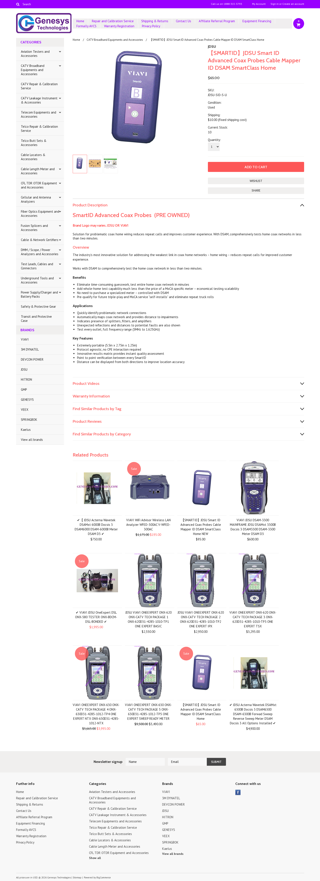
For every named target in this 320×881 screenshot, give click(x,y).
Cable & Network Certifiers (39, 240)
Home (80, 21)
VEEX (24, 409)
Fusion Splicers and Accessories (34, 228)
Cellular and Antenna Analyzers (36, 199)
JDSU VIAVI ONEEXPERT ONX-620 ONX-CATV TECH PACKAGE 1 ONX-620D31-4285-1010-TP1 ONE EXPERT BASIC (148, 619)
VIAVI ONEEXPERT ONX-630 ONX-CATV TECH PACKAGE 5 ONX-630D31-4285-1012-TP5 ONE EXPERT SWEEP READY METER (148, 712)
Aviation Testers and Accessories (35, 53)
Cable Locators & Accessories (33, 157)
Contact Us (183, 21)
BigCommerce (103, 877)
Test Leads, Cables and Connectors (37, 266)
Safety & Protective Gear (38, 306)
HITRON (26, 379)
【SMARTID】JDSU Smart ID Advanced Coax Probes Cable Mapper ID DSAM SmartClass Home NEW (200, 527)
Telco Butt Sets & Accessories (33, 143)
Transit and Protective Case (36, 318)
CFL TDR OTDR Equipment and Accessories (39, 185)
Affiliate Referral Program (217, 21)
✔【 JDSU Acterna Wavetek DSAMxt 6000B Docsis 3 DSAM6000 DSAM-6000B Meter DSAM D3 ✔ (96, 527)
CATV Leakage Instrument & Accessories (39, 100)
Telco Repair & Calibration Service (39, 128)
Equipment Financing (257, 21)
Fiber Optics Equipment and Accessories (40, 213)
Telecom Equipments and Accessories (38, 114)
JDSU (24, 369)
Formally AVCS (86, 26)
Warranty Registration (119, 26)
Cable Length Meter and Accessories (38, 171)
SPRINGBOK (29, 420)
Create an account (293, 3)
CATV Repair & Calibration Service (39, 86)
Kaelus (26, 430)
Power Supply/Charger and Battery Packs (39, 294)
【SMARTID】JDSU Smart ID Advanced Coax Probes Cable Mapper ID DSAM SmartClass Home (200, 712)
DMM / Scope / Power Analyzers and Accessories (39, 252)
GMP (24, 389)
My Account (259, 3)
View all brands (32, 440)
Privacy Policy (151, 26)
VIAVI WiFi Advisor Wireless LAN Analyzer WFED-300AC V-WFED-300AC (148, 524)
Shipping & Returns (154, 21)
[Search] (18, 4)
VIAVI (25, 339)
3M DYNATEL (30, 349)
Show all (95, 858)
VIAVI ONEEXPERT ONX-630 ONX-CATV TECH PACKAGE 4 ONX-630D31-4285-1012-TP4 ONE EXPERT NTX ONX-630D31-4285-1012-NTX (96, 714)
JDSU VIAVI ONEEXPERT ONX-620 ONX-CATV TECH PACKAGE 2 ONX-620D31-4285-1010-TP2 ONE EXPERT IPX (201, 619)
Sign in (275, 3)
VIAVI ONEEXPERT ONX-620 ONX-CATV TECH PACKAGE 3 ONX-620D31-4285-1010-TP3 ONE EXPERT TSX (252, 619)
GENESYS (27, 399)
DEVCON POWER (32, 359)
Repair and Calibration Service (113, 21)
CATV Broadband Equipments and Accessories (32, 70)
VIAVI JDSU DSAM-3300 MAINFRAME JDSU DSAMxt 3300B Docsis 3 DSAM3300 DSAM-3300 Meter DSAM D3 (253, 527)
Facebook (238, 792)
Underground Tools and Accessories (37, 280)
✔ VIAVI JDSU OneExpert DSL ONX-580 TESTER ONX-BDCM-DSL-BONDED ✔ (96, 617)
